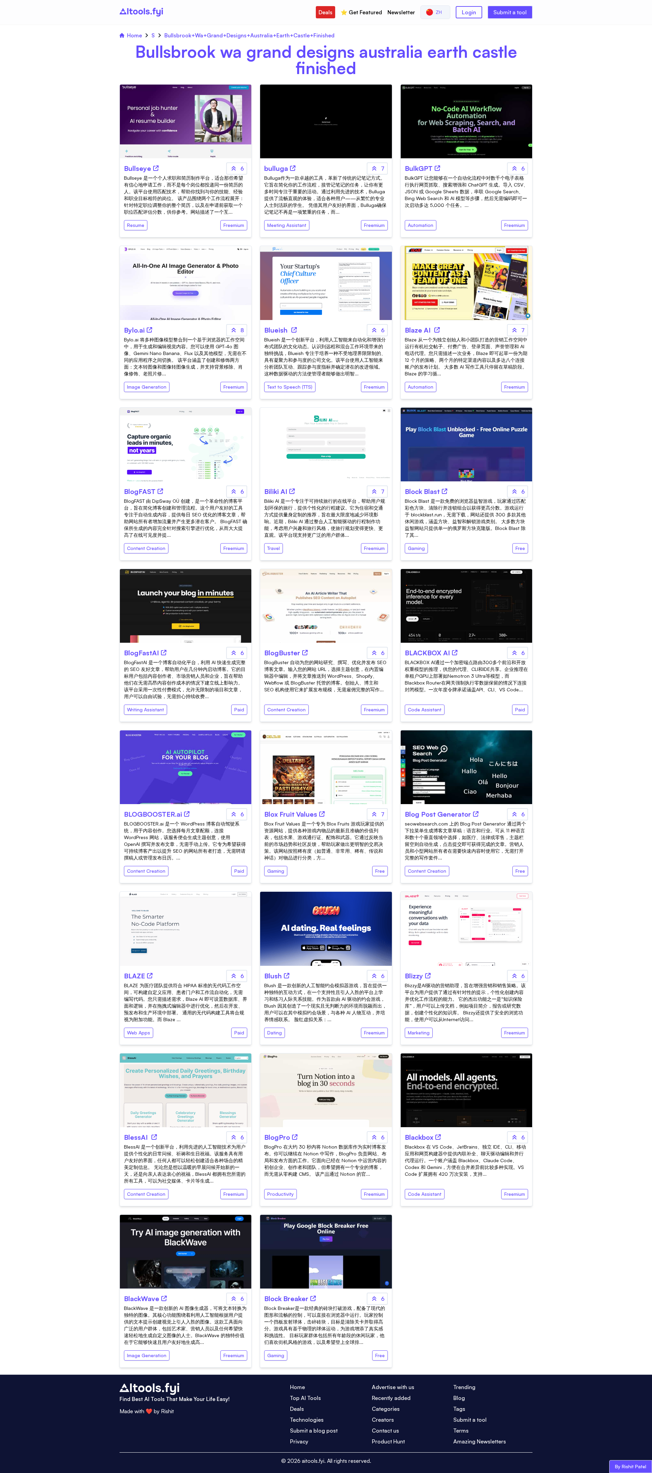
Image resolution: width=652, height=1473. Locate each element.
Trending (464, 1387)
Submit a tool (510, 12)
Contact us (385, 1430)
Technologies (307, 1419)
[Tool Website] (156, 168)
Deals (325, 12)
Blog (459, 1398)
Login (469, 12)
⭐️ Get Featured (361, 12)
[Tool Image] (185, 121)
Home (134, 35)
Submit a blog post (314, 1430)
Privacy (299, 1441)
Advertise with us (393, 1387)
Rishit (167, 1411)
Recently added (391, 1398)
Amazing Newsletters (479, 1441)
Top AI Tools (305, 1398)
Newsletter (401, 12)
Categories (386, 1408)
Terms (461, 1430)
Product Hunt (388, 1441)
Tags (459, 1408)
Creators (383, 1419)
